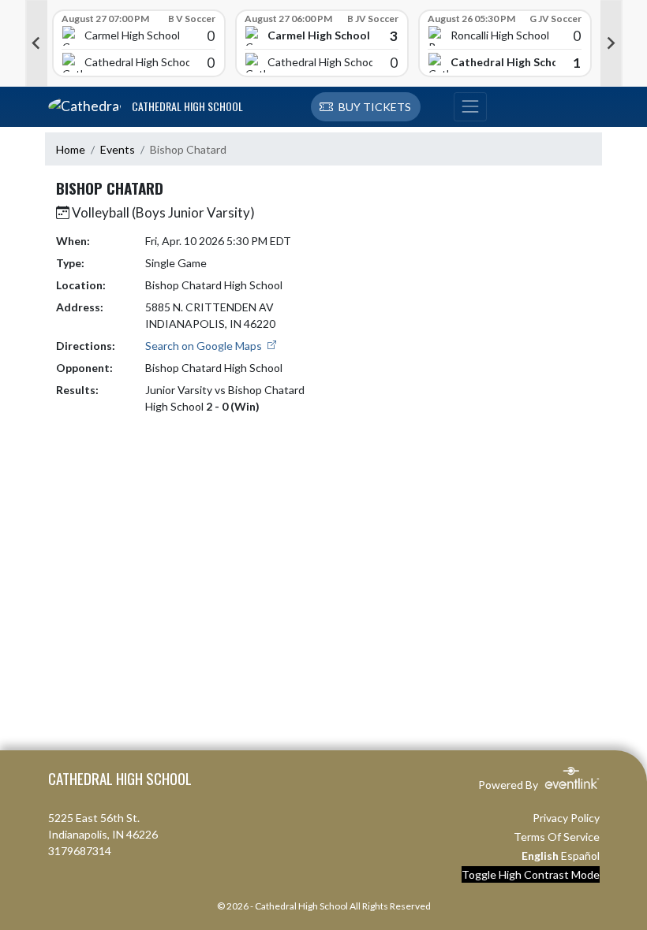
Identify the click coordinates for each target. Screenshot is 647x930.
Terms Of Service (557, 836)
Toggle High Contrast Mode (531, 874)
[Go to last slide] (36, 43)
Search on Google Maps (204, 345)
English (540, 855)
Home (70, 149)
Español (580, 855)
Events (117, 149)
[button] (366, 107)
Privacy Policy (566, 817)
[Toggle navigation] (470, 107)
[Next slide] (611, 43)
